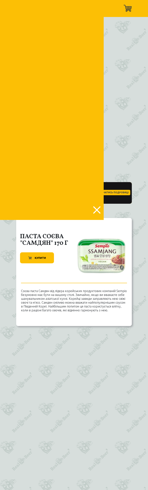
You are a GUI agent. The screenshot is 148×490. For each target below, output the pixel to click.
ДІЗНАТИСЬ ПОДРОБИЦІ (114, 192)
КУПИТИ (40, 257)
